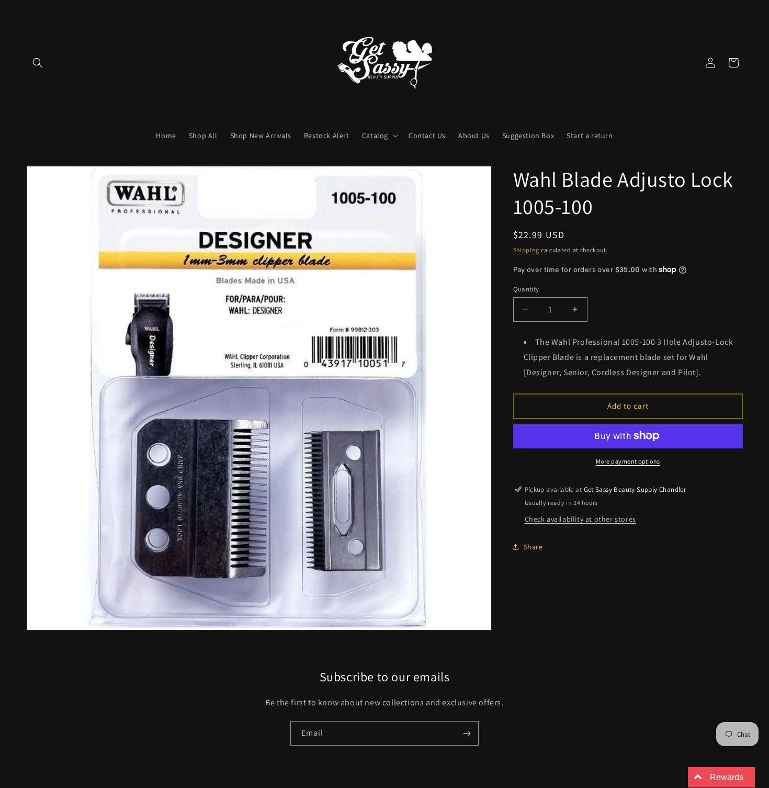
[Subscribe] (466, 733)
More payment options (628, 461)
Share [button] (533, 546)
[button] (37, 62)
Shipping (526, 250)
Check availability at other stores (580, 518)
